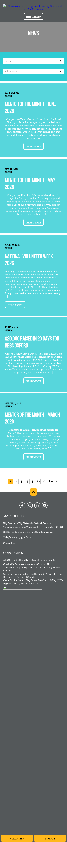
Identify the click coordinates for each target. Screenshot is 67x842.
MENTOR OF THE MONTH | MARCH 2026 (32, 418)
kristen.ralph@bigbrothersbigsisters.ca (33, 531)
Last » (53, 481)
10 (38, 481)
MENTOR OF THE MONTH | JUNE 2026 (30, 108)
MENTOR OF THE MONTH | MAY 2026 (30, 184)
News (8, 95)
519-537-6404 (24, 537)
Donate (50, 838)
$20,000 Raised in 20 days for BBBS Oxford (32, 342)
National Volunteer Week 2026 (29, 260)
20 (43, 481)
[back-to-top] (33, 492)
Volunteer (17, 838)
